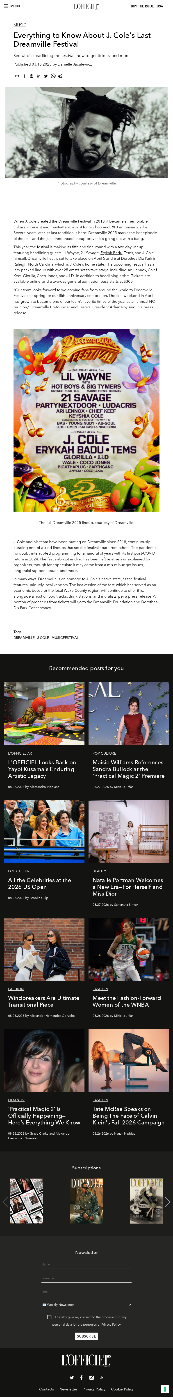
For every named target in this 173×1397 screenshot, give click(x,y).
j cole (43, 638)
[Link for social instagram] (91, 1378)
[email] (17, 77)
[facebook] (24, 77)
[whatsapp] (53, 77)
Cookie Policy (122, 1389)
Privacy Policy (111, 1324)
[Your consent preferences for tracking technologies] (165, 1389)
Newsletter (68, 1389)
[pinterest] (31, 77)
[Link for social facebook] (81, 1378)
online (35, 281)
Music (20, 25)
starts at (116, 281)
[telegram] (60, 77)
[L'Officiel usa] (86, 6)
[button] (168, 1202)
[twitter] (46, 77)
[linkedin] (38, 77)
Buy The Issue (142, 6)
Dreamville (24, 638)
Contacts (46, 1389)
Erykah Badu (111, 252)
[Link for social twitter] (71, 1378)
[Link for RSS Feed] (101, 1378)
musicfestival (65, 638)
